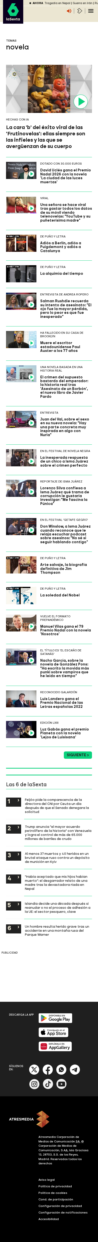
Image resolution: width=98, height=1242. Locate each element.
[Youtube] (61, 1088)
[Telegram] (75, 1074)
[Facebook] (47, 1074)
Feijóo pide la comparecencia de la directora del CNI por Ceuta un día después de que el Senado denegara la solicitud (57, 806)
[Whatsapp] (61, 1074)
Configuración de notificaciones (63, 1212)
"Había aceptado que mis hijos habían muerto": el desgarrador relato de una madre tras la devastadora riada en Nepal (56, 882)
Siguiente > (78, 755)
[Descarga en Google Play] (55, 1022)
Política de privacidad (55, 1186)
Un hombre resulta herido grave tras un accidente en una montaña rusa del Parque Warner (57, 930)
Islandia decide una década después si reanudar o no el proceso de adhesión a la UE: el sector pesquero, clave (57, 907)
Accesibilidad (48, 1219)
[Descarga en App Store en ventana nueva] (53, 1036)
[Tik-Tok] (48, 1088)
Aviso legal (46, 1180)
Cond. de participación (55, 1199)
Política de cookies (52, 1193)
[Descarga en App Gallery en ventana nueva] (55, 1050)
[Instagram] (34, 1088)
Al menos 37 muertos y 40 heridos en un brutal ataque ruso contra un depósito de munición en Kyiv (57, 858)
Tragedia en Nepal (57, 3)
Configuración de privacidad (60, 1206)
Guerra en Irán (82, 3)
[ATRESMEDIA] (49, 1120)
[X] (34, 1074)
